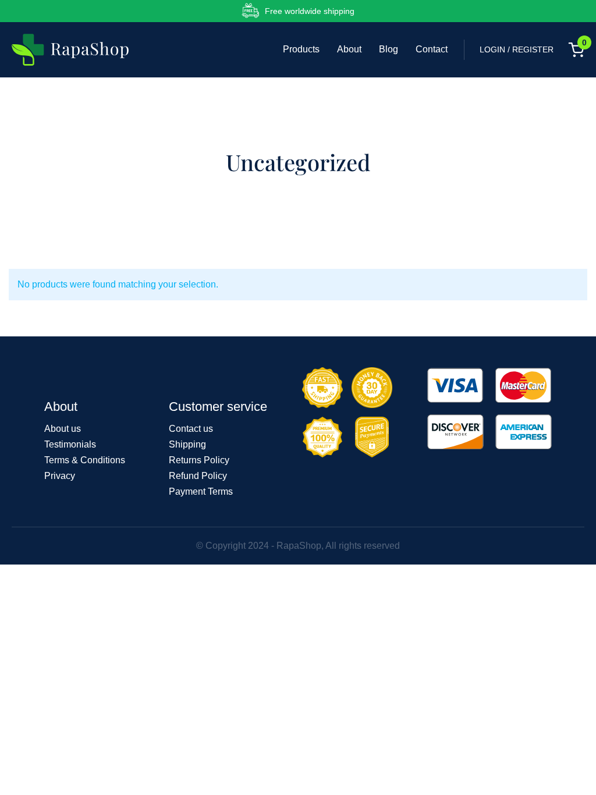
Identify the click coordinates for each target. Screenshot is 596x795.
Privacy (59, 476)
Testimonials (70, 444)
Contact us (191, 429)
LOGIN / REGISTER (517, 49)
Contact (432, 49)
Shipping (187, 444)
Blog (388, 49)
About (349, 49)
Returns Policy (199, 460)
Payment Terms (201, 491)
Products (301, 49)
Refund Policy (198, 476)
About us (62, 429)
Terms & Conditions (84, 460)
